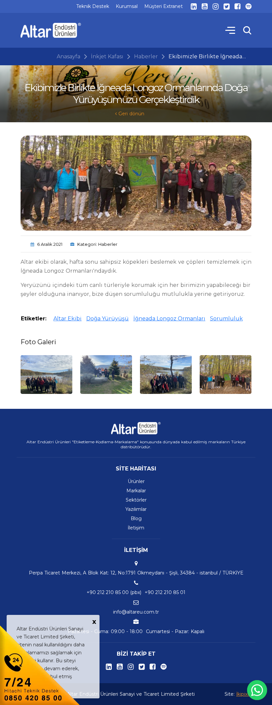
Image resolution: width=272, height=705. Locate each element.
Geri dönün (130, 114)
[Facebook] (237, 6)
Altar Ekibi (67, 318)
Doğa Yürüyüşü (107, 318)
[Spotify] (248, 6)
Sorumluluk (226, 318)
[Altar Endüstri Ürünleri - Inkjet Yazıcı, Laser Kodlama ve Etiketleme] (51, 30)
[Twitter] (227, 6)
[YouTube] (205, 6)
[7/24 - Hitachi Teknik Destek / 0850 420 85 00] (40, 665)
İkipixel (243, 694)
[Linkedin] (194, 6)
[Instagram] (216, 6)
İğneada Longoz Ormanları (169, 318)
